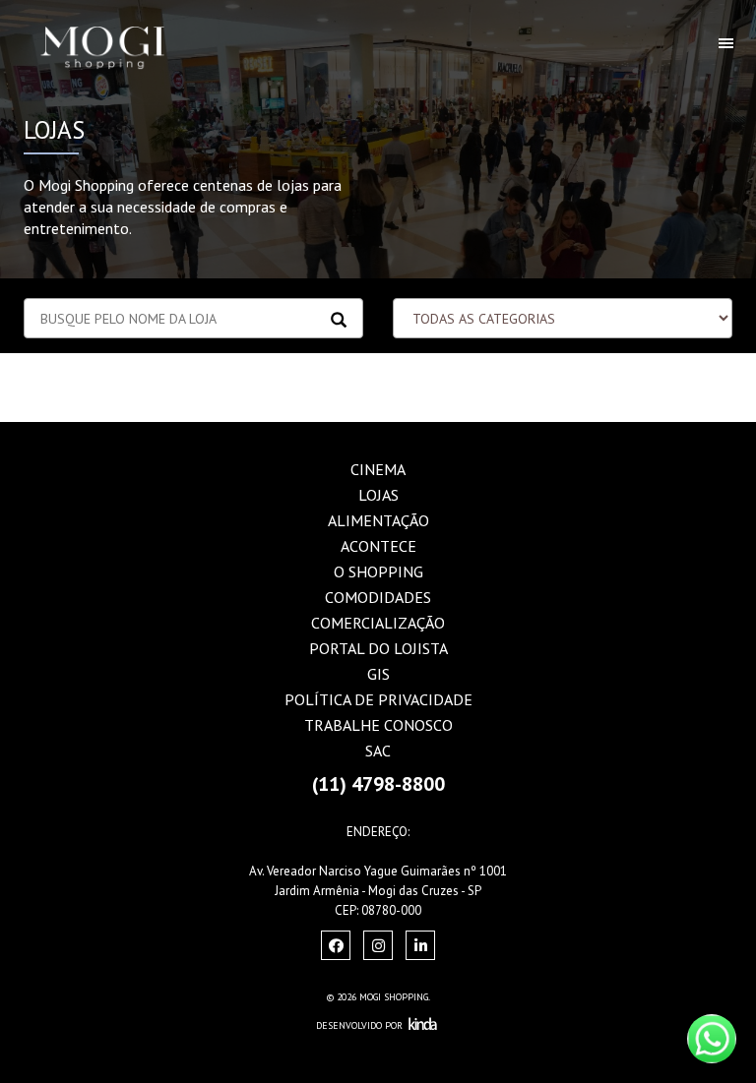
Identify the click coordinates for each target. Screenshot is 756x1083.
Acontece (378, 546)
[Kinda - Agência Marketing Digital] (423, 1025)
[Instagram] (335, 945)
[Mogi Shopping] (122, 24)
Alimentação (378, 520)
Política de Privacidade (378, 699)
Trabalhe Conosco (378, 725)
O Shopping (378, 571)
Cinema (378, 469)
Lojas (378, 495)
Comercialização (378, 622)
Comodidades (378, 597)
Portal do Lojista (378, 648)
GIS (378, 674)
